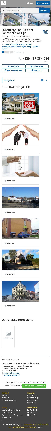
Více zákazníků (7, 417)
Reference (5, 398)
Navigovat (37, 70)
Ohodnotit (14, 66)
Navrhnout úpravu (14, 70)
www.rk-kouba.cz (11, 373)
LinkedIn (33, 415)
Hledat (45, 10)
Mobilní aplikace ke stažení (11, 410)
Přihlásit (30, 3)
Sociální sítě (31, 403)
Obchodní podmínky (9, 400)
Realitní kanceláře (12, 44)
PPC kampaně (32, 400)
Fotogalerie (23, 80)
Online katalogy (32, 398)
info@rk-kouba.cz (12, 375)
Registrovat (43, 3)
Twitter (32, 412)
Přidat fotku (37, 66)
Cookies (39, 427)
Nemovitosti (16, 46)
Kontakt (4, 395)
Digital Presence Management (12, 415)
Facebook (33, 410)
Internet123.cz (32, 395)
